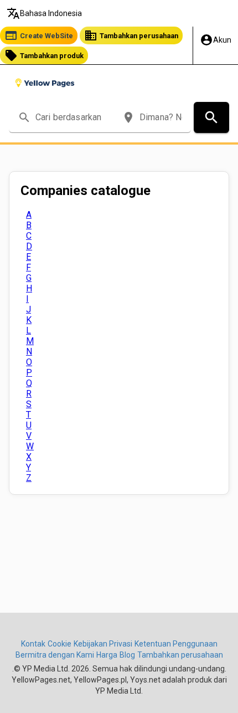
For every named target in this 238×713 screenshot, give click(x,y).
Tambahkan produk (44, 55)
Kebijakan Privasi (103, 643)
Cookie (59, 643)
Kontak (33, 643)
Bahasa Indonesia (44, 13)
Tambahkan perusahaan (131, 35)
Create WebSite (38, 35)
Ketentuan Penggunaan (176, 643)
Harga (106, 654)
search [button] (24, 117)
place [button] (128, 117)
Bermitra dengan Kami (54, 654)
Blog (127, 654)
